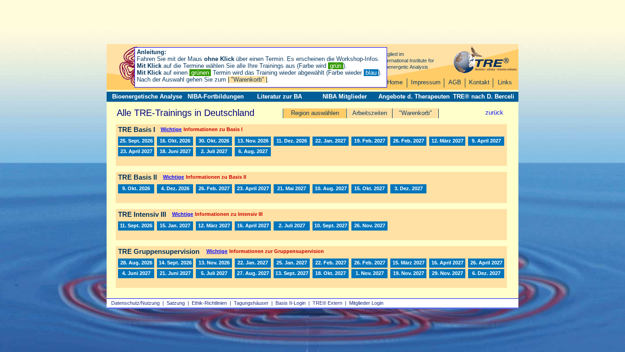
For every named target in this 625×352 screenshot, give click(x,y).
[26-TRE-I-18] (292, 141)
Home (395, 82)
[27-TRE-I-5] (447, 141)
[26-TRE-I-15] (214, 141)
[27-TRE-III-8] (369, 226)
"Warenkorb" (415, 113)
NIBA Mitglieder (345, 96)
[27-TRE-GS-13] (253, 273)
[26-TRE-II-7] (175, 188)
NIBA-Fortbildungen (216, 96)
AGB (454, 82)
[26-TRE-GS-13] (136, 263)
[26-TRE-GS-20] (214, 263)
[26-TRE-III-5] (136, 226)
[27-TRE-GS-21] (486, 273)
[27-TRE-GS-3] (369, 263)
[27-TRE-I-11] (253, 151)
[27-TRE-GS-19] (408, 273)
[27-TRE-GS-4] (330, 263)
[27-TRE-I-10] (214, 151)
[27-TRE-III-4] (292, 226)
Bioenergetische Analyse (147, 96)
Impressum (426, 82)
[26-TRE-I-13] (136, 141)
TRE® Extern (327, 303)
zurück (494, 112)
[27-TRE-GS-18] (369, 273)
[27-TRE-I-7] (486, 141)
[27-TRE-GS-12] (214, 273)
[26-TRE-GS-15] (175, 263)
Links (505, 82)
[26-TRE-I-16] (253, 141)
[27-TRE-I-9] (175, 151)
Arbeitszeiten (369, 113)
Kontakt (479, 82)
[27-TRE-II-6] (369, 188)
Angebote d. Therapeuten (414, 96)
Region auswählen (315, 113)
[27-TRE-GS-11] (175, 273)
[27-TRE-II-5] (330, 188)
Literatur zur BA (279, 96)
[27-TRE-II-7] (408, 188)
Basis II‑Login (290, 303)
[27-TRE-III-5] (330, 226)
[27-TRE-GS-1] (253, 263)
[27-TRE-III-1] (175, 226)
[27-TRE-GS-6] (408, 263)
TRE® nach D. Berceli (483, 96)
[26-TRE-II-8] (136, 188)
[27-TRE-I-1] (330, 141)
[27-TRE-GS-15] (292, 273)
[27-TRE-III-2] (214, 226)
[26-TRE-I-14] (175, 141)
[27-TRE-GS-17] (330, 273)
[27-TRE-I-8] (136, 151)
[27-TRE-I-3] (369, 141)
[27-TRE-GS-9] (136, 273)
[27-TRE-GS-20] (447, 273)
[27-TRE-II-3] (253, 188)
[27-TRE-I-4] (408, 141)
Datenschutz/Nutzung (135, 303)
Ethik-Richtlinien (209, 303)
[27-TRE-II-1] (214, 188)
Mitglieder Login (366, 303)
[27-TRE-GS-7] (447, 263)
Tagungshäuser (251, 303)
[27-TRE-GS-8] (486, 263)
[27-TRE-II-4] (292, 188)
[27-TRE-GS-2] (292, 263)
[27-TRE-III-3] (253, 226)
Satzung (176, 303)
